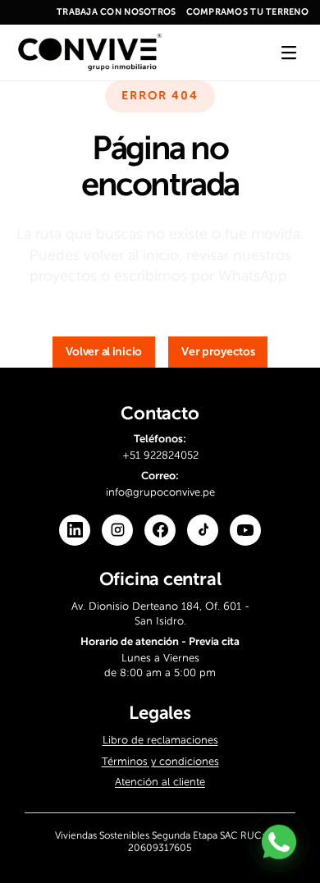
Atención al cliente (160, 781)
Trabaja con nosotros (116, 11)
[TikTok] (202, 529)
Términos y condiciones (160, 760)
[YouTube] (245, 529)
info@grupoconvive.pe (160, 492)
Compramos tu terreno (247, 11)
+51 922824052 (160, 454)
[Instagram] (117, 529)
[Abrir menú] (289, 52)
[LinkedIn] (74, 529)
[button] (104, 352)
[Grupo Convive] (89, 53)
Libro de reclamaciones (160, 740)
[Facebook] (160, 529)
